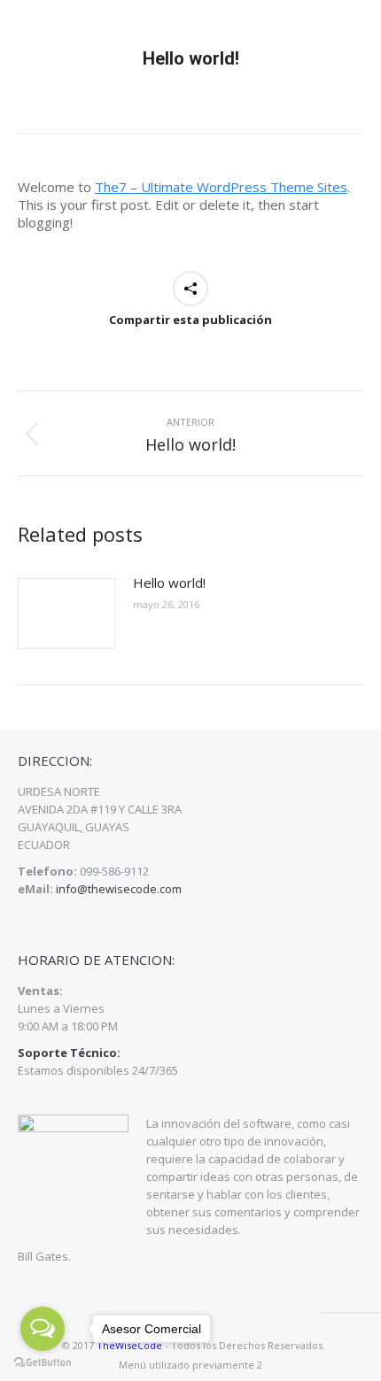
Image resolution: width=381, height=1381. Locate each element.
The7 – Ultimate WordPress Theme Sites (221, 187)
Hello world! (169, 582)
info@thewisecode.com (119, 889)
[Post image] (66, 613)
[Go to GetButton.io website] (42, 1363)
